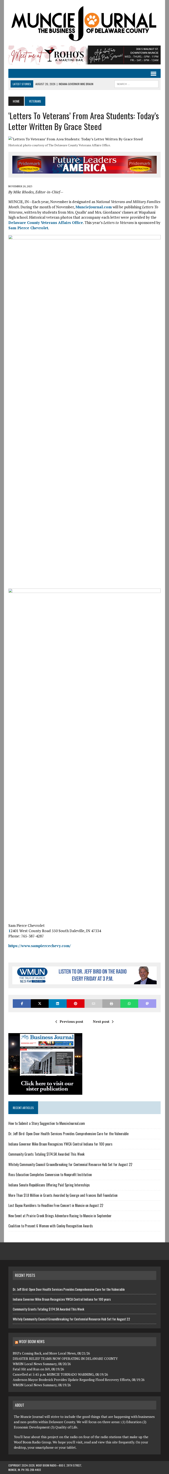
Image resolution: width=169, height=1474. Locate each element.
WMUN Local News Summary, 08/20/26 (42, 1364)
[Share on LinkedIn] (57, 1003)
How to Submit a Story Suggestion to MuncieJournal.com (46, 1123)
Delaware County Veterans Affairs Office (45, 222)
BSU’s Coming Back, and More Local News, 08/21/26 (51, 1353)
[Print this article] (111, 1003)
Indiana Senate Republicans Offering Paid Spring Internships (49, 1185)
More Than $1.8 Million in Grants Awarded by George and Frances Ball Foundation (63, 1195)
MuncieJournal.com (93, 206)
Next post (101, 1021)
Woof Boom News (31, 1341)
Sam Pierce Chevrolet (28, 227)
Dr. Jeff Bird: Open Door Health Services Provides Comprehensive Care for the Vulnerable (68, 1133)
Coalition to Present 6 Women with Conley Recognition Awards (50, 1225)
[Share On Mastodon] (147, 1003)
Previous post (71, 1021)
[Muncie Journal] (84, 22)
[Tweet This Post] (40, 1003)
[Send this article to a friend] (93, 1003)
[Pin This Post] (75, 1003)
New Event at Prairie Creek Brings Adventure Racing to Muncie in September (60, 1215)
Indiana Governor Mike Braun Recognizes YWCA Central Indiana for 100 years (60, 1144)
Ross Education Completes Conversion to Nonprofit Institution (50, 1174)
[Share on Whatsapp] (129, 1003)
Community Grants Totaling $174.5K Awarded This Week (46, 1154)
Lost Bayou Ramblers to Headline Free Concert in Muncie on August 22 (55, 1205)
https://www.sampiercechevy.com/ (39, 945)
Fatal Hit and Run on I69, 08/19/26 (38, 1369)
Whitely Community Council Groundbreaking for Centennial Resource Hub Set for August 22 (70, 1164)
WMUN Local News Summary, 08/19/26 (42, 1385)
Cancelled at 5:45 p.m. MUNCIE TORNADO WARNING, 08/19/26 (60, 1374)
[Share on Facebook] (22, 1003)
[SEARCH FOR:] (136, 83)
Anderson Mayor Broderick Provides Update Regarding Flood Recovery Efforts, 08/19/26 (79, 1379)
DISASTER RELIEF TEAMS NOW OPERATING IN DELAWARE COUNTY (65, 1358)
